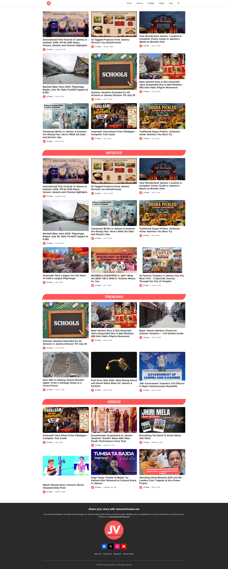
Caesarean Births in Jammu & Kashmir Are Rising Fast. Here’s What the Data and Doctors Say (65, 134)
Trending (150, 3)
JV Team (49, 49)
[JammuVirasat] (48, 3)
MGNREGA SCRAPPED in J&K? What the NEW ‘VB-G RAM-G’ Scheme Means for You (113, 278)
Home (129, 3)
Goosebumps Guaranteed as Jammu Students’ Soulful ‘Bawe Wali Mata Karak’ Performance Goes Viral (111, 438)
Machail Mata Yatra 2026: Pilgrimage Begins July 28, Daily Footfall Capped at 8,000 (65, 89)
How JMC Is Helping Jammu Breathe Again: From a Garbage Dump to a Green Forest (63, 383)
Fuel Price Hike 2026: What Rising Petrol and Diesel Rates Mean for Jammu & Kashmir (114, 383)
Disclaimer (117, 554)
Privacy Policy (128, 554)
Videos (161, 3)
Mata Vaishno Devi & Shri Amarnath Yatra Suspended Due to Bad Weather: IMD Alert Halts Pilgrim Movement (161, 85)
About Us (98, 554)
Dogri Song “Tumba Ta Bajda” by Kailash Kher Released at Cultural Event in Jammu (113, 480)
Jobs (171, 3)
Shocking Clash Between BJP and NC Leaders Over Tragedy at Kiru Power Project (160, 480)
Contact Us (107, 554)
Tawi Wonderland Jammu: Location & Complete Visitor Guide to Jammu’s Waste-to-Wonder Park (160, 39)
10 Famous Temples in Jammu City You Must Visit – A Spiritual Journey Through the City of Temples (161, 278)
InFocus (139, 3)
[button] (178, 3)
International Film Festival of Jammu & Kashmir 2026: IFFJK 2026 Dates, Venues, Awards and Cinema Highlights (65, 42)
